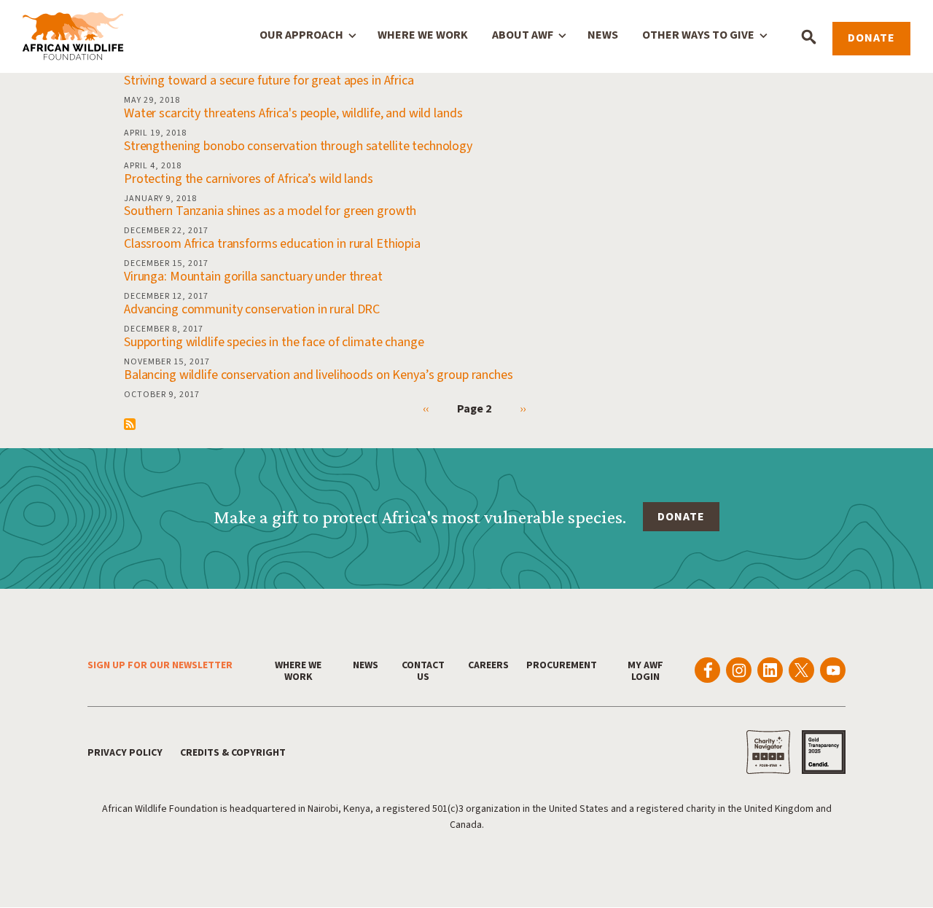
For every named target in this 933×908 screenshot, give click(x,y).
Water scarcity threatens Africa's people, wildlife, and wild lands (293, 113)
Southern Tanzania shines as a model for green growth (270, 211)
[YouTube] (833, 670)
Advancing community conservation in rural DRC (252, 309)
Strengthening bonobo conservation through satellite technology (298, 146)
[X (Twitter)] (801, 670)
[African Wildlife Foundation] (73, 37)
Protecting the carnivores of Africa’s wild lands (248, 179)
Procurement (561, 665)
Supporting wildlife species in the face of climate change (274, 342)
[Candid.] (824, 752)
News (602, 35)
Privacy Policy (125, 752)
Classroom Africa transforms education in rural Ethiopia (272, 244)
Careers (488, 665)
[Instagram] (739, 670)
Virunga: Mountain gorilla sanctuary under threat (253, 276)
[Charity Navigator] (768, 752)
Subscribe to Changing (130, 424)
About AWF (522, 35)
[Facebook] (707, 670)
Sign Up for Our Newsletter (160, 665)
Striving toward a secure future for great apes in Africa (269, 80)
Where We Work (423, 35)
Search (809, 37)
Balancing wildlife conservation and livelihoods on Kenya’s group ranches (318, 375)
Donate (871, 38)
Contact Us (423, 671)
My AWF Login (645, 671)
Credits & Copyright (233, 752)
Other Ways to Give (698, 35)
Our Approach (301, 35)
